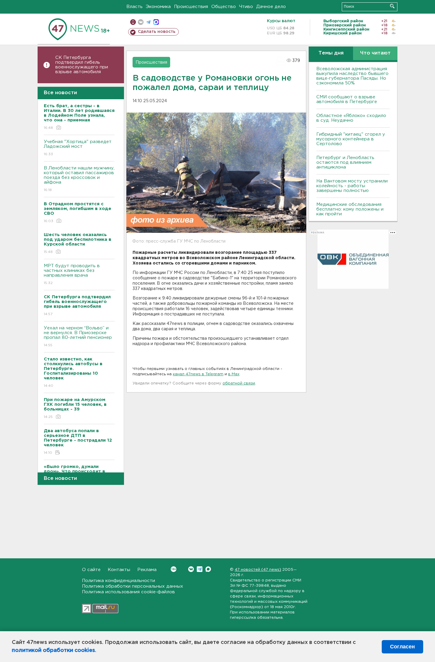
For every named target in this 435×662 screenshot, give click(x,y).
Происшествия (191, 7)
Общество (223, 7)
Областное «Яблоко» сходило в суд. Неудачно (351, 118)
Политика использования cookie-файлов (128, 592)
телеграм (148, 22)
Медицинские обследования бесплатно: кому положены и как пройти (350, 209)
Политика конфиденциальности (118, 581)
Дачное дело (271, 7)
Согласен (402, 647)
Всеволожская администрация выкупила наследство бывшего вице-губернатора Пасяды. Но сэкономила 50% (352, 76)
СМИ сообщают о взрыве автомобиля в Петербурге (346, 99)
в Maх (233, 374)
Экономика (158, 7)
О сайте (91, 570)
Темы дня (331, 53)
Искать (392, 6)
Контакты (119, 570)
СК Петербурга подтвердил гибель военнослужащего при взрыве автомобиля (81, 65)
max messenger (156, 22)
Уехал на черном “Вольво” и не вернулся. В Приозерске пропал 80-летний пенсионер (78, 336)
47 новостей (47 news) (258, 569)
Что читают (375, 53)
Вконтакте (191, 569)
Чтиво (246, 7)
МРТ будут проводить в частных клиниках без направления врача (72, 274)
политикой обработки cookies (53, 650)
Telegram (199, 569)
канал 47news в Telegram (198, 374)
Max (208, 569)
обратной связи (239, 383)
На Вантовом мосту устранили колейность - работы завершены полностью (352, 186)
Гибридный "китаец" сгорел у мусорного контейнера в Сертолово (350, 139)
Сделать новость (156, 31)
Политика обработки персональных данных (132, 586)
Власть (134, 7)
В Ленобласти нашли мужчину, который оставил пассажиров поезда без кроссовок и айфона (79, 179)
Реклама (147, 570)
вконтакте (141, 22)
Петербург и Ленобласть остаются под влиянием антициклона (345, 162)
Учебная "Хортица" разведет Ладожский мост (78, 148)
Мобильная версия (133, 22)
